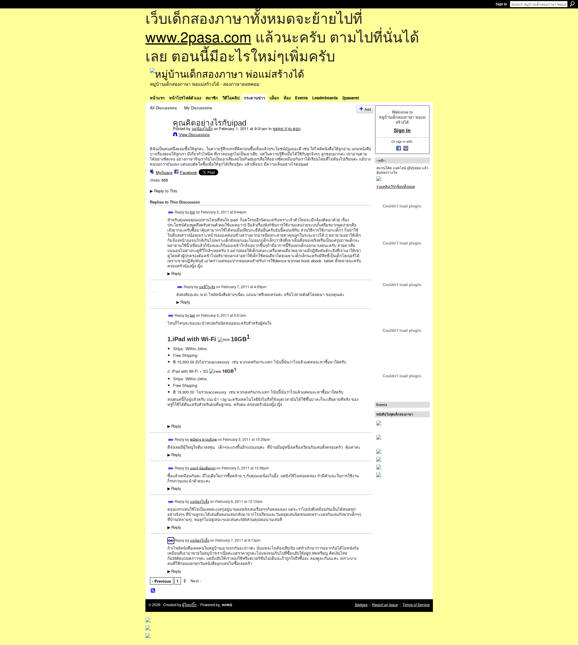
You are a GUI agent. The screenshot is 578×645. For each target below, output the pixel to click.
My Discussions (198, 108)
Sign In (501, 4)
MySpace (164, 172)
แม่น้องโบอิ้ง (202, 128)
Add (368, 109)
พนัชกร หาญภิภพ (203, 438)
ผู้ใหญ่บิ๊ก (189, 604)
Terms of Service (416, 604)
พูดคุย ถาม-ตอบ (286, 128)
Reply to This (163, 191)
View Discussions (194, 134)
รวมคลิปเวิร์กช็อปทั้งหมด (395, 186)
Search (572, 4)
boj (192, 211)
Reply (174, 273)
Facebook (188, 172)
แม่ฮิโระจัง (207, 286)
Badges (361, 604)
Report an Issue (385, 604)
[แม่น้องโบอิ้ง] (159, 135)
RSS (153, 591)
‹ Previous (161, 581)
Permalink (171, 212)
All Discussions (163, 108)
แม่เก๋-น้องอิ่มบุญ (203, 467)
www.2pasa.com (198, 36)
